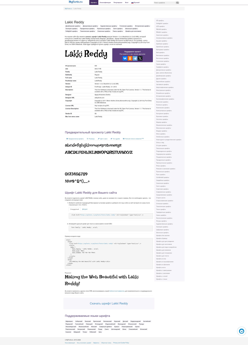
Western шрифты (161, 32)
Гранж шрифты (161, 64)
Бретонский (97, 321)
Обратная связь (106, 343)
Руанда (141, 324)
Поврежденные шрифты (164, 151)
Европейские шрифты (163, 81)
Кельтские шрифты (162, 102)
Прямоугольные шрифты (164, 163)
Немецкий (89, 324)
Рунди (100, 329)
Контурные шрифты (162, 113)
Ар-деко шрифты (161, 41)
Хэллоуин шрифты (162, 227)
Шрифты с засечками (163, 273)
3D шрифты (160, 20)
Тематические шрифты (163, 206)
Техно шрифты (161, 209)
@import (84, 209)
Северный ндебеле (105, 326)
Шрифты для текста (162, 256)
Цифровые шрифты (162, 230)
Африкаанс (69, 321)
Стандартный (74, 209)
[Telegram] (135, 58)
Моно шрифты (160, 134)
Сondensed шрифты (162, 177)
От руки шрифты (161, 145)
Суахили (68, 332)
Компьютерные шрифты (164, 110)
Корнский (117, 321)
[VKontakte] (125, 58)
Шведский (77, 332)
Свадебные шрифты (162, 180)
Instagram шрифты (162, 23)
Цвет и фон (103, 139)
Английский (147, 321)
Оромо (137, 326)
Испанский (143, 329)
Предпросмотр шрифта (76, 139)
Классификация (105, 2)
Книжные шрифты (162, 105)
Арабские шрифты (162, 44)
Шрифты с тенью (161, 279)
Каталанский (107, 321)
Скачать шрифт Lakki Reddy (109, 303)
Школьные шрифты (162, 232)
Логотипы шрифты (162, 119)
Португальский (70, 329)
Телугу (85, 332)
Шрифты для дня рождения (165, 241)
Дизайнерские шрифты (163, 76)
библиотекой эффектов (117, 291)
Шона (124, 329)
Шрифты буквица (161, 238)
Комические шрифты (163, 108)
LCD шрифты (160, 26)
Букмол (116, 326)
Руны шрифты (160, 174)
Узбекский (93, 332)
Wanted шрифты (161, 29)
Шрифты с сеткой (161, 276)
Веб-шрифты (160, 52)
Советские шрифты (162, 189)
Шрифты (94, 2)
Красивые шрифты (162, 116)
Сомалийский (133, 329)
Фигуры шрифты (161, 221)
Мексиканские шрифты (163, 128)
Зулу (100, 332)
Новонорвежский (127, 326)
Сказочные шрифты (162, 183)
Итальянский (132, 324)
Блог (126, 2)
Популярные (118, 2)
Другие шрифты (161, 78)
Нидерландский (136, 321)
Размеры (91, 139)
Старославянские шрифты (164, 201)
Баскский (88, 321)
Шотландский (115, 329)
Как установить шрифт (84, 343)
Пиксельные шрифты (163, 148)
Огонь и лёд (160, 142)
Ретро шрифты (161, 166)
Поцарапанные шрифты (164, 157)
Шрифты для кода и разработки (166, 247)
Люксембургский (71, 326)
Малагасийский (84, 326)
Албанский (78, 321)
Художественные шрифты (164, 224)
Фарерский (69, 324)
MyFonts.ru (68, 8)
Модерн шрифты (161, 131)
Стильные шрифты (162, 203)
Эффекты (96, 343)
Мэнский (94, 326)
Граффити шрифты (162, 67)
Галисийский (79, 324)
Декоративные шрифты (163, 70)
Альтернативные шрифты (164, 38)
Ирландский (122, 324)
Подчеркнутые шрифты (163, 154)
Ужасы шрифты (161, 215)
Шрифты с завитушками (163, 270)
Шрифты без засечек (163, 235)
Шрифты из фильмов (163, 264)
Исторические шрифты (163, 96)
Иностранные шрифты (163, 90)
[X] (140, 58)
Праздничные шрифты (163, 160)
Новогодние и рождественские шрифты (168, 139)
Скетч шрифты (161, 186)
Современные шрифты (163, 192)
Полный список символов (134, 139)
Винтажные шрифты (162, 55)
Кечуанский (81, 329)
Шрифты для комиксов (163, 250)
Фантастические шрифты (164, 218)
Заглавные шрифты (162, 84)
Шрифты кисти (161, 267)
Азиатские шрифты (162, 35)
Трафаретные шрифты (163, 212)
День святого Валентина (164, 73)
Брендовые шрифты (162, 49)
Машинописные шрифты (164, 125)
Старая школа (160, 198)
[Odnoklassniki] (130, 58)
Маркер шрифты (161, 122)
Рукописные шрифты (163, 171)
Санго (107, 329)
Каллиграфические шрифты (165, 99)
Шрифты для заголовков (164, 244)
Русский (136, 2)
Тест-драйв (116, 139)
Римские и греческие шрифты (165, 169)
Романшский (92, 329)
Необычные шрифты (162, 137)
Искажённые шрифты (163, 93)
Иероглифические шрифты (165, 87)
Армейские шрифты (162, 47)
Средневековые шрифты (164, 195)
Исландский (99, 324)
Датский (125, 321)
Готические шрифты (162, 61)
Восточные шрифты (162, 58)
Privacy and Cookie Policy (121, 343)
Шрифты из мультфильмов (164, 262)
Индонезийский (110, 324)
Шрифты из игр (161, 259)
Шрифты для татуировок (164, 253)
